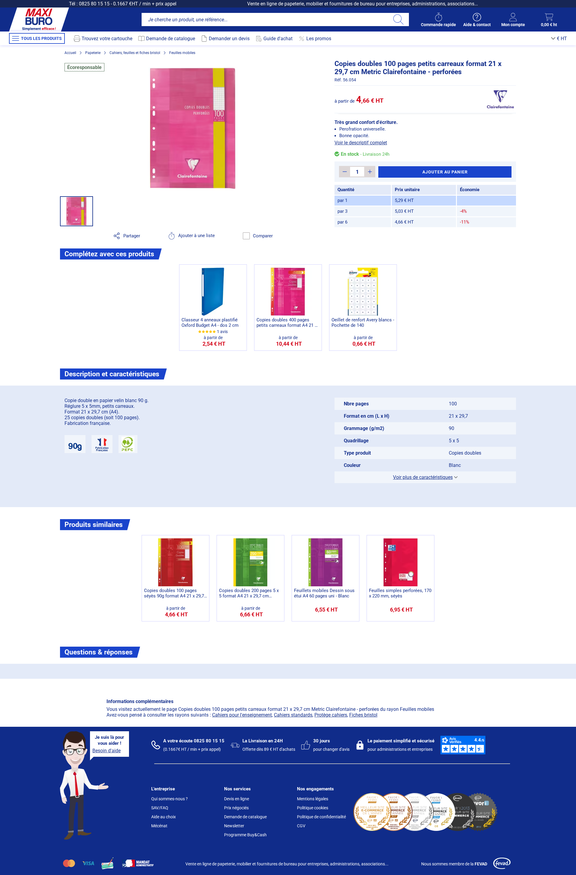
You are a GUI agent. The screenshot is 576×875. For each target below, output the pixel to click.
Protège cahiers (330, 715)
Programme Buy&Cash (245, 834)
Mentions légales (312, 798)
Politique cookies (312, 807)
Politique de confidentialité (321, 816)
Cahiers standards (293, 715)
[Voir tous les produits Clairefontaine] (500, 99)
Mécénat (159, 825)
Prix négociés (236, 807)
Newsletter (234, 825)
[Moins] (344, 171)
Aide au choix (163, 816)
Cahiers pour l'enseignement (242, 715)
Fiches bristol (363, 715)
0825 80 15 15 (94, 4)
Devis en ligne (236, 798)
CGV (301, 825)
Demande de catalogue (245, 816)
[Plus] (369, 171)
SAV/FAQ (159, 807)
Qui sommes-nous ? (169, 798)
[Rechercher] (398, 20)
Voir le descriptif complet (360, 143)
